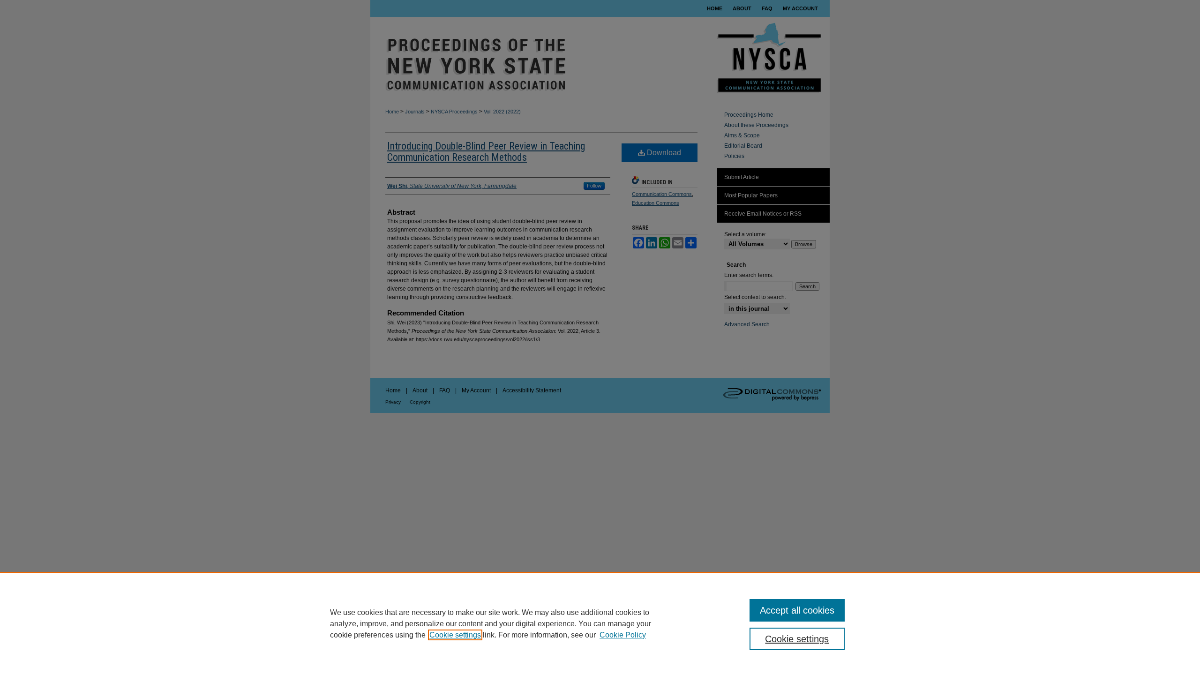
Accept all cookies (797, 610)
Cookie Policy (623, 635)
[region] (600, 623)
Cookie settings (455, 635)
